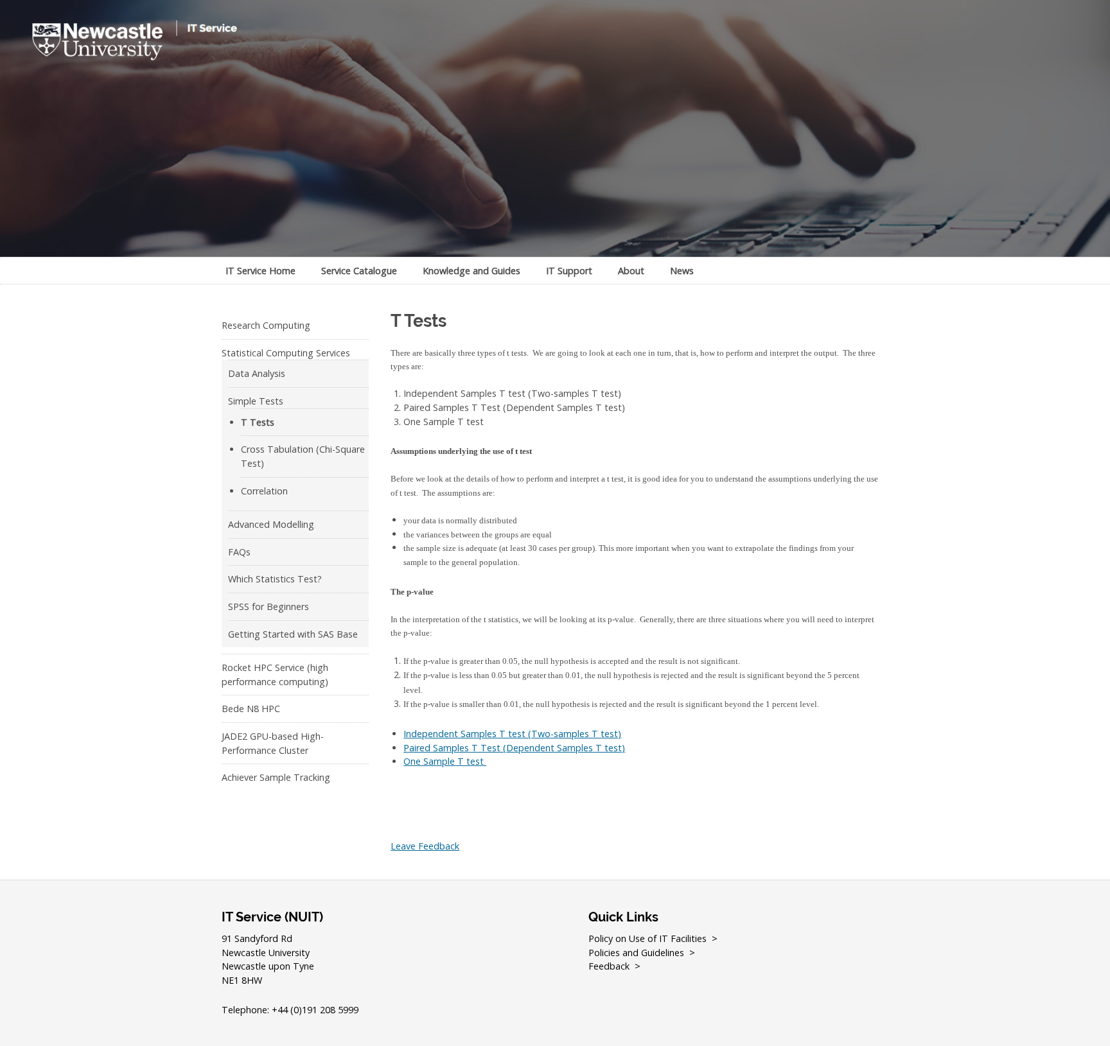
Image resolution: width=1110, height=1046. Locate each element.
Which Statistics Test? (275, 579)
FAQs (239, 552)
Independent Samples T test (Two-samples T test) (512, 734)
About (631, 271)
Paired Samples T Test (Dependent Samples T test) (514, 748)
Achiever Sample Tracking (276, 777)
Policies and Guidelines (636, 952)
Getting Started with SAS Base (293, 634)
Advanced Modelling (271, 524)
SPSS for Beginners (268, 606)
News (682, 271)
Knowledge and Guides (471, 271)
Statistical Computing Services (286, 353)
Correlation (264, 491)
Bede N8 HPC (251, 708)
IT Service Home (260, 271)
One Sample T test (444, 761)
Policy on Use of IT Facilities (647, 938)
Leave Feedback (425, 846)
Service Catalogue (359, 271)
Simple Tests (255, 401)
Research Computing (266, 325)
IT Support (569, 271)
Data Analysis (256, 373)
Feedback (609, 966)
